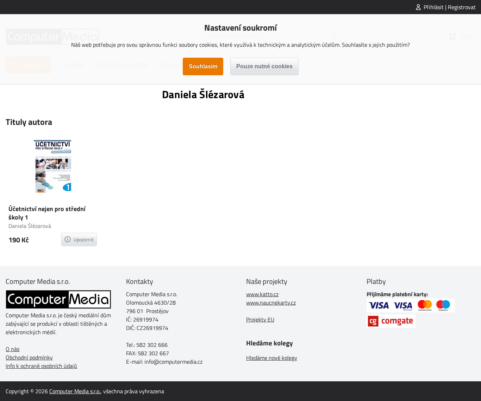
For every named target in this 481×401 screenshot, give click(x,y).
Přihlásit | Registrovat (450, 7)
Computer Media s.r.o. (74, 391)
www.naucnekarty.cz (271, 302)
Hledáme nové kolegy (271, 358)
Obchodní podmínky (29, 357)
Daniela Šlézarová (29, 226)
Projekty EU (260, 319)
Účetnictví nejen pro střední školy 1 (47, 213)
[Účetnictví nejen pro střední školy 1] (52, 167)
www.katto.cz (262, 294)
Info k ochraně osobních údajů (41, 366)
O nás (12, 349)
